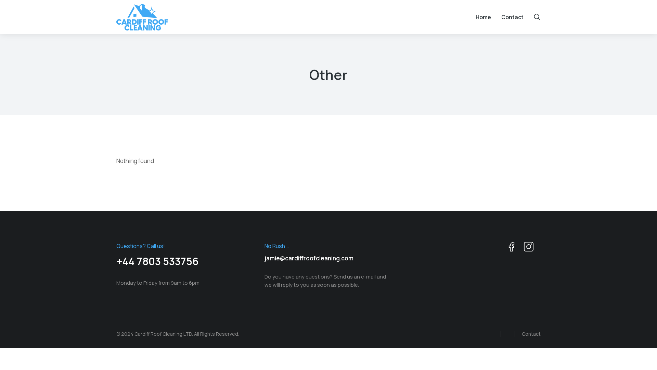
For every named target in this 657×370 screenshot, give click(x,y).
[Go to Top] (640, 353)
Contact (531, 334)
